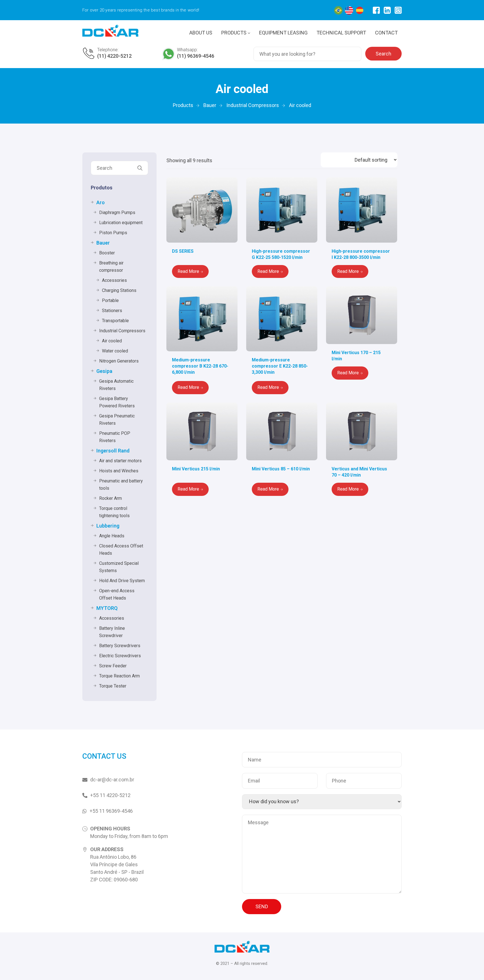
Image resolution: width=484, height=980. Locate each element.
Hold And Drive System (122, 580)
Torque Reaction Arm (119, 676)
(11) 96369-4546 (195, 56)
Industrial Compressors (122, 330)
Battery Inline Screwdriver (112, 632)
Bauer (103, 243)
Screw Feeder (113, 665)
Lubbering (107, 526)
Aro (100, 202)
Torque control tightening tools (114, 512)
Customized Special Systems (119, 567)
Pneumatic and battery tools (121, 484)
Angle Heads (111, 535)
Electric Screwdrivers (120, 655)
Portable (110, 300)
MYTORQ (107, 608)
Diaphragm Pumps (117, 212)
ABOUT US (200, 33)
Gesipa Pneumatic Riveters (117, 419)
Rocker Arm (110, 498)
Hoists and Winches (118, 470)
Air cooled (112, 340)
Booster (107, 253)
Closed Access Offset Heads (121, 549)
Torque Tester (112, 686)
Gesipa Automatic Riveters (116, 384)
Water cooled (115, 351)
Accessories (114, 280)
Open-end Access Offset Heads (116, 594)
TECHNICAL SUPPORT (341, 33)
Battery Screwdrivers (119, 645)
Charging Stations (119, 290)
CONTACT (386, 33)
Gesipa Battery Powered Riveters (117, 402)
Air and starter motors (120, 460)
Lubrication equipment (121, 222)
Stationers (112, 310)
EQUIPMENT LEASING (283, 33)
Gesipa (104, 371)
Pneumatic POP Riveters (114, 437)
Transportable (115, 320)
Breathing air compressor (111, 266)
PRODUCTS (234, 33)
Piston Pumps (113, 232)
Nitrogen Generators (119, 361)
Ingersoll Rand (112, 451)
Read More (188, 271)
